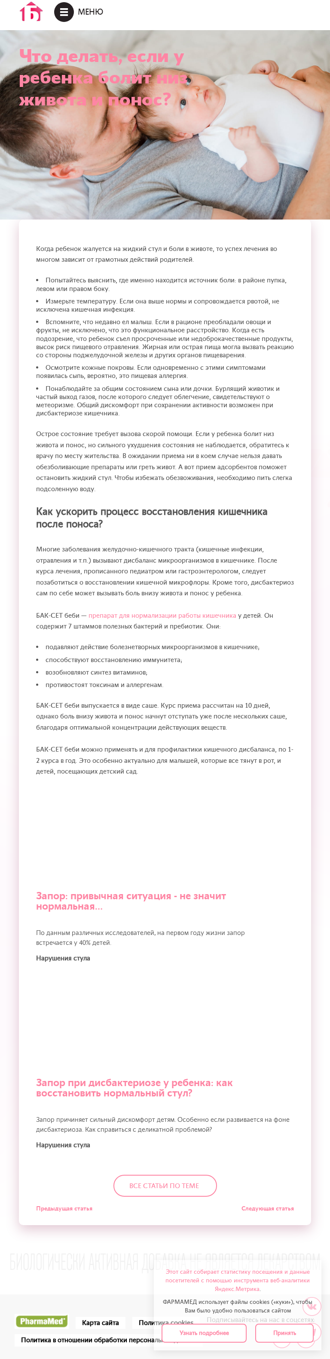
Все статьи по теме (164, 1186)
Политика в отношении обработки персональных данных (108, 1340)
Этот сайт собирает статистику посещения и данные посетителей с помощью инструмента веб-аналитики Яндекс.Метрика (237, 1280)
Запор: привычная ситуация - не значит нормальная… (131, 901)
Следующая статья (267, 1208)
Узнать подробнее (204, 1333)
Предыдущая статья (64, 1208)
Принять (284, 1333)
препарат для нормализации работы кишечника (162, 615)
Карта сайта (100, 1323)
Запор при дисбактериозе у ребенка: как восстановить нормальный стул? (134, 1088)
